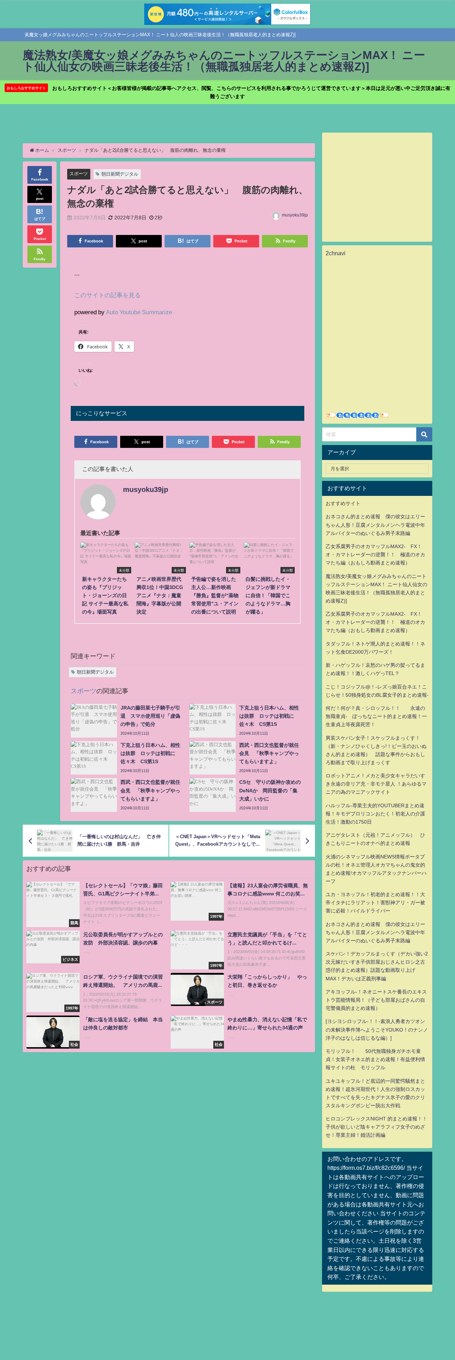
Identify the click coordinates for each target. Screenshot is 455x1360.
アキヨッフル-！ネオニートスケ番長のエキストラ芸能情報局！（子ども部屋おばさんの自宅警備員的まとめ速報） (376, 1000)
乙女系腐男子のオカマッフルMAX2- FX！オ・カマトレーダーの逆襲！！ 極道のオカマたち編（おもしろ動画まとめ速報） (375, 554)
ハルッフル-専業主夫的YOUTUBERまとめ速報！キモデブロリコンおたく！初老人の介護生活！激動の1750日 (375, 813)
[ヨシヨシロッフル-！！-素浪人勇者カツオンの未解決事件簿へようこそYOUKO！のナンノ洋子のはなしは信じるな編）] (377, 1029)
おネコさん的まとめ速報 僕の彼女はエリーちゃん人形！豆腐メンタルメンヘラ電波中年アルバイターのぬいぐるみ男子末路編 (375, 524)
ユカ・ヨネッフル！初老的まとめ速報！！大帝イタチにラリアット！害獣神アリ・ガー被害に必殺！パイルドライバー (375, 902)
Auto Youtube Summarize (139, 312)
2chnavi (336, 253)
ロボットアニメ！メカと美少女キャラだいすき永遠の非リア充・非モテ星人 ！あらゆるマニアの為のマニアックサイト (376, 783)
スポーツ (78, 173)
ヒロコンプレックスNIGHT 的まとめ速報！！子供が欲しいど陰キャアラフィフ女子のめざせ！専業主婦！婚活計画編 (376, 1126)
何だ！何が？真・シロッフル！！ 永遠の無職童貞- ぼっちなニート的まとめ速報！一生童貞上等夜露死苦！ (376, 716)
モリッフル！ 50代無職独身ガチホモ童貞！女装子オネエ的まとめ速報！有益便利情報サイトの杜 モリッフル (375, 1059)
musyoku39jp (295, 215)
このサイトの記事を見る (107, 295)
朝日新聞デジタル (119, 174)
